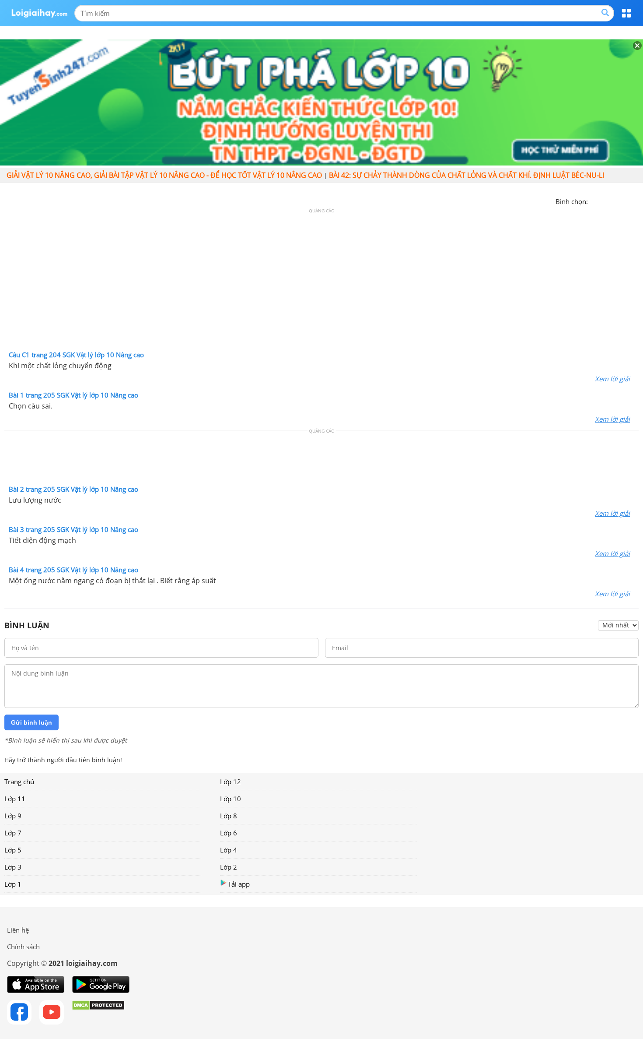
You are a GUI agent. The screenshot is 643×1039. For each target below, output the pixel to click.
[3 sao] (616, 200)
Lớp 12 (230, 781)
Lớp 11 (14, 798)
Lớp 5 (12, 849)
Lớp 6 (228, 832)
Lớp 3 (12, 867)
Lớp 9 (12, 815)
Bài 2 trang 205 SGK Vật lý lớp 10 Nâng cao (73, 489)
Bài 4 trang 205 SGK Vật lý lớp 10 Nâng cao (73, 569)
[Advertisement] (321, 282)
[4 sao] (626, 200)
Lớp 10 (230, 798)
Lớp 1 (12, 884)
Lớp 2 (228, 867)
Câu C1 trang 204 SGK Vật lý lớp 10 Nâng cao (76, 354)
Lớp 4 (228, 849)
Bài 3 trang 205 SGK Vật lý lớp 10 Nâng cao (73, 529)
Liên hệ (18, 930)
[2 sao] (605, 200)
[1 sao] (595, 200)
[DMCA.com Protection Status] (98, 1012)
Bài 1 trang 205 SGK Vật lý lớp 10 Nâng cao (73, 395)
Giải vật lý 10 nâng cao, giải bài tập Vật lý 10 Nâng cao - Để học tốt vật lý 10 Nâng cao (164, 175)
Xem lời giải (612, 378)
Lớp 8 (228, 815)
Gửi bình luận (31, 722)
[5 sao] (637, 200)
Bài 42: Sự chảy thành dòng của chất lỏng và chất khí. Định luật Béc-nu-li (466, 175)
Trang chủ (19, 781)
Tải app (239, 884)
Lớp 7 (12, 832)
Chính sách (23, 946)
